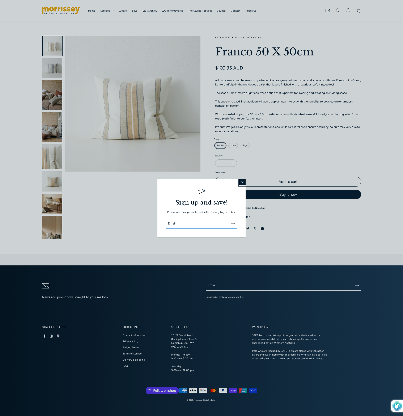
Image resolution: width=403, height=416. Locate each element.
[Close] (242, 182)
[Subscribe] (233, 223)
